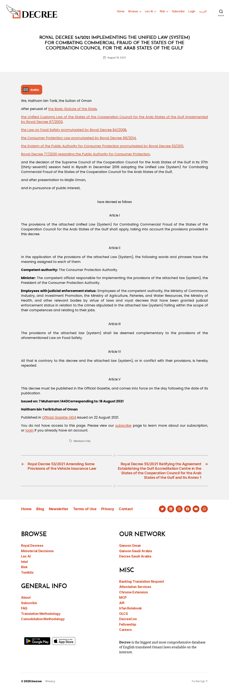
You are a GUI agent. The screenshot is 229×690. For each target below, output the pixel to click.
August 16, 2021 (116, 57)
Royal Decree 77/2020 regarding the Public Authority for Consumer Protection (85, 154)
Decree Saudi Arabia (135, 556)
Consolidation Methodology (42, 619)
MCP (122, 597)
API (121, 603)
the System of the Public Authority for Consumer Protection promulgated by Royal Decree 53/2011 (102, 146)
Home (120, 11)
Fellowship (127, 624)
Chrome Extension (133, 592)
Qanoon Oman (130, 546)
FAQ (24, 608)
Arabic (34, 89)
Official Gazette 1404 (59, 417)
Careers (125, 630)
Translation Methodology (40, 614)
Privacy (107, 509)
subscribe (123, 425)
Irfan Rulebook (130, 608)
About (26, 597)
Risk (162, 11)
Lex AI (149, 11)
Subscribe (178, 11)
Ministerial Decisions (37, 551)
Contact (126, 509)
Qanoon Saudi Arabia (135, 551)
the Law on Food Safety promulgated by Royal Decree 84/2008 (73, 130)
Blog (40, 509)
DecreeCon (128, 619)
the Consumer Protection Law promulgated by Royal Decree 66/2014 (78, 138)
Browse (133, 11)
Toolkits (27, 572)
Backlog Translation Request (141, 581)
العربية (203, 11)
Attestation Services (135, 587)
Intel (24, 562)
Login (191, 11)
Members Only (82, 441)
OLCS (123, 614)
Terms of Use (84, 509)
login (29, 430)
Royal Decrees (32, 546)
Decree (36, 681)
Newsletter (58, 509)
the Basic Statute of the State (72, 109)
